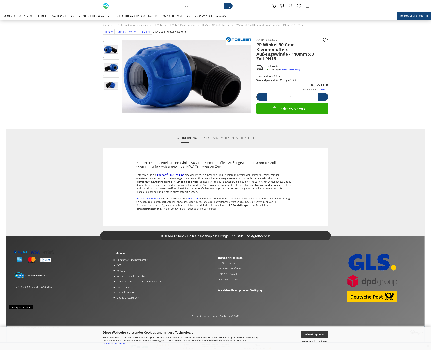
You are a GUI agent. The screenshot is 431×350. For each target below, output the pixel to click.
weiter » (133, 31)
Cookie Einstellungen (128, 297)
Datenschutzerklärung (114, 343)
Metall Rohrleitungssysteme (95, 15)
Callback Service (125, 292)
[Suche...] (228, 6)
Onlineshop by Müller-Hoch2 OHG (34, 286)
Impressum (123, 287)
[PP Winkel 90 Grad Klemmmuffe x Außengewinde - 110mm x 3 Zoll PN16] (186, 76)
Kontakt (121, 270)
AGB (119, 265)
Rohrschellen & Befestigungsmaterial (137, 15)
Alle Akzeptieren (314, 334)
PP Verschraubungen (148, 198)
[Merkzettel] (299, 6)
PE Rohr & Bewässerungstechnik (56, 15)
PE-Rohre (193, 198)
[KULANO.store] (107, 6)
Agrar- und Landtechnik (176, 15)
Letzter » (146, 31)
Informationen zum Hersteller (231, 138)
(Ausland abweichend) (290, 69)
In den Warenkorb (292, 108)
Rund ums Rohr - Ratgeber (414, 15)
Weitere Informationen (315, 341)
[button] (282, 6)
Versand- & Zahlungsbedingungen (134, 276)
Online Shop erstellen (203, 316)
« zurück (121, 31)
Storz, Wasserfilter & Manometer (213, 15)
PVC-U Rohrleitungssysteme (18, 15)
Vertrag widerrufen (20, 307)
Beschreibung (185, 138)
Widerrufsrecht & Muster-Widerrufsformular (140, 281)
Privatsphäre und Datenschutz (132, 259)
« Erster (108, 31)
